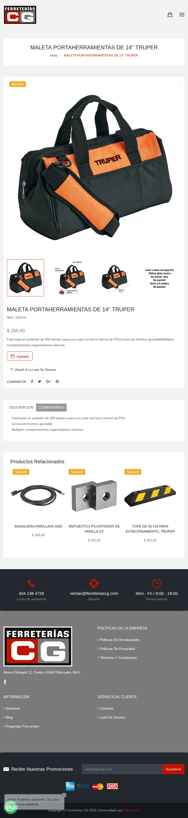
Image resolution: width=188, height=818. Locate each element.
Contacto (106, 708)
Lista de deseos (112, 717)
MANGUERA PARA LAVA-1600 (38, 526)
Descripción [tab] (21, 407)
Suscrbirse (173, 769)
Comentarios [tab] (51, 407)
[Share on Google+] (48, 381)
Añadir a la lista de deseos (35, 369)
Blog (9, 717)
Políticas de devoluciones (119, 640)
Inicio (54, 55)
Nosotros (13, 708)
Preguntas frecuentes (22, 726)
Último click (132, 810)
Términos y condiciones (118, 658)
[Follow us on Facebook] (32, 381)
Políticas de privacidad (117, 649)
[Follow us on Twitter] (39, 381)
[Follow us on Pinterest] (57, 381)
